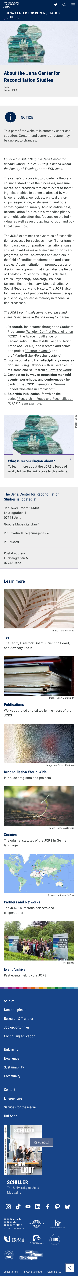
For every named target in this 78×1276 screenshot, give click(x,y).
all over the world (58, 370)
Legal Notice (11, 1271)
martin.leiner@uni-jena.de (29, 533)
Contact (9, 1089)
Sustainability (14, 1067)
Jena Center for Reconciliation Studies (33, 15)
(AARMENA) (26, 346)
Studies (9, 1001)
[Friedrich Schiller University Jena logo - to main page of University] (11, 5)
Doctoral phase (15, 1010)
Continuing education (19, 1036)
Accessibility (54, 1271)
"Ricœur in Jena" (37, 351)
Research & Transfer (18, 1018)
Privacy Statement (32, 1271)
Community (12, 1076)
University (11, 1050)
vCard (14, 542)
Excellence (11, 1058)
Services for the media (20, 1107)
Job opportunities (17, 1027)
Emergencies (13, 1098)
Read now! (41, 1142)
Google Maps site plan (22, 524)
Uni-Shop (11, 1116)
